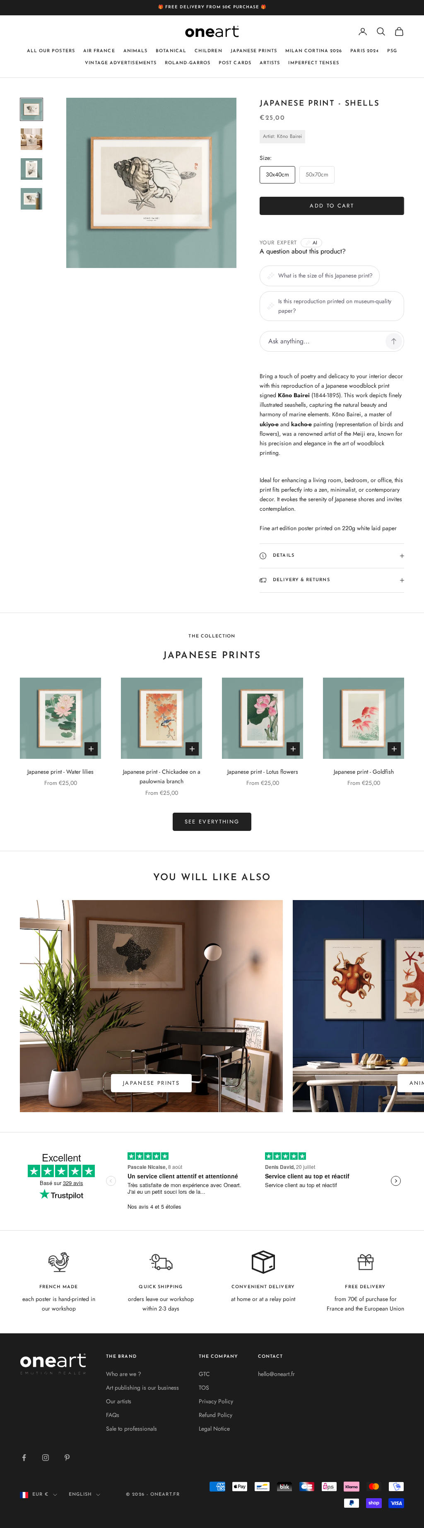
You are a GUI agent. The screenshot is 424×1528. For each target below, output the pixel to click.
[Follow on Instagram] (45, 1457)
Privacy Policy (216, 1401)
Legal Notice (214, 1428)
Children (208, 51)
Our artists (118, 1401)
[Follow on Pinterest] (67, 1457)
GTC (204, 1374)
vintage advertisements (121, 63)
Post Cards (235, 63)
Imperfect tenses (313, 63)
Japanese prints (254, 51)
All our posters (51, 51)
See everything (212, 822)
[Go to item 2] (31, 139)
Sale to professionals (131, 1428)
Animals (135, 51)
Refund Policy (215, 1415)
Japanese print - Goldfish (364, 772)
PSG (392, 51)
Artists (270, 63)
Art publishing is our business (142, 1387)
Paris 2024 (364, 51)
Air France (99, 51)
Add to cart (332, 206)
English (80, 1494)
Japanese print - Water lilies (60, 772)
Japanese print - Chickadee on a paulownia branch (161, 776)
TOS (204, 1387)
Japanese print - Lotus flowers (262, 772)
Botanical (171, 51)
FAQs (112, 1415)
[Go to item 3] (31, 169)
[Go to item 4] (31, 198)
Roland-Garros (187, 63)
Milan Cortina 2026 (313, 51)
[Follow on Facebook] (24, 1457)
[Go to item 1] (31, 109)
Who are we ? (123, 1374)
